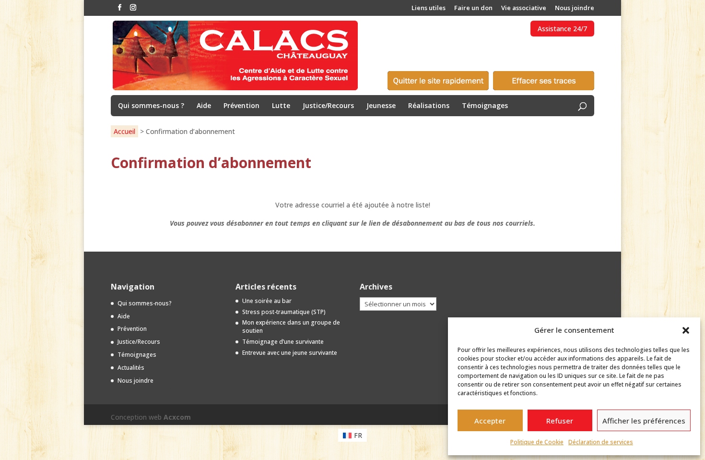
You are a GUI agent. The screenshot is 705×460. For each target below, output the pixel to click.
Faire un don (473, 8)
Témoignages (485, 106)
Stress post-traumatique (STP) (284, 312)
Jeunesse (381, 106)
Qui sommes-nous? (145, 303)
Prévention (241, 106)
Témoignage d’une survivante (283, 342)
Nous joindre (574, 8)
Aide (204, 106)
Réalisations (428, 106)
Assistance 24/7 (562, 28)
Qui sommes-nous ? (151, 106)
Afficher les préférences (643, 420)
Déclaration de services (600, 442)
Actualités (131, 367)
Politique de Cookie (537, 442)
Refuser (559, 420)
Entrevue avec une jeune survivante (289, 353)
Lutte (281, 106)
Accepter (489, 420)
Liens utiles (428, 8)
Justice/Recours (328, 106)
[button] (686, 330)
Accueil (124, 131)
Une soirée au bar (267, 301)
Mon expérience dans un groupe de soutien (291, 326)
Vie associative (523, 8)
